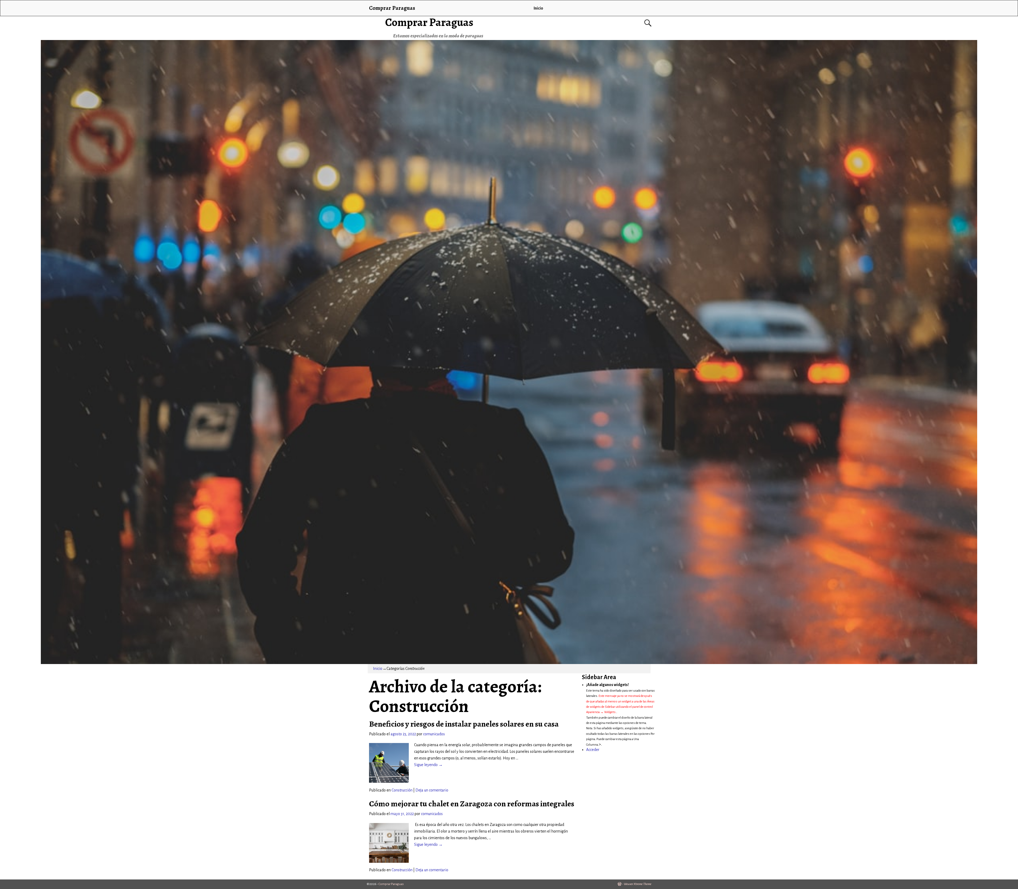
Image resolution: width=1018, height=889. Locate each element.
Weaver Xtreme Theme (637, 884)
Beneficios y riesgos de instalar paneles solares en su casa (464, 724)
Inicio (538, 8)
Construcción (402, 790)
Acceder (592, 750)
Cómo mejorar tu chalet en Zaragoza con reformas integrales (471, 803)
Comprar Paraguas (429, 22)
